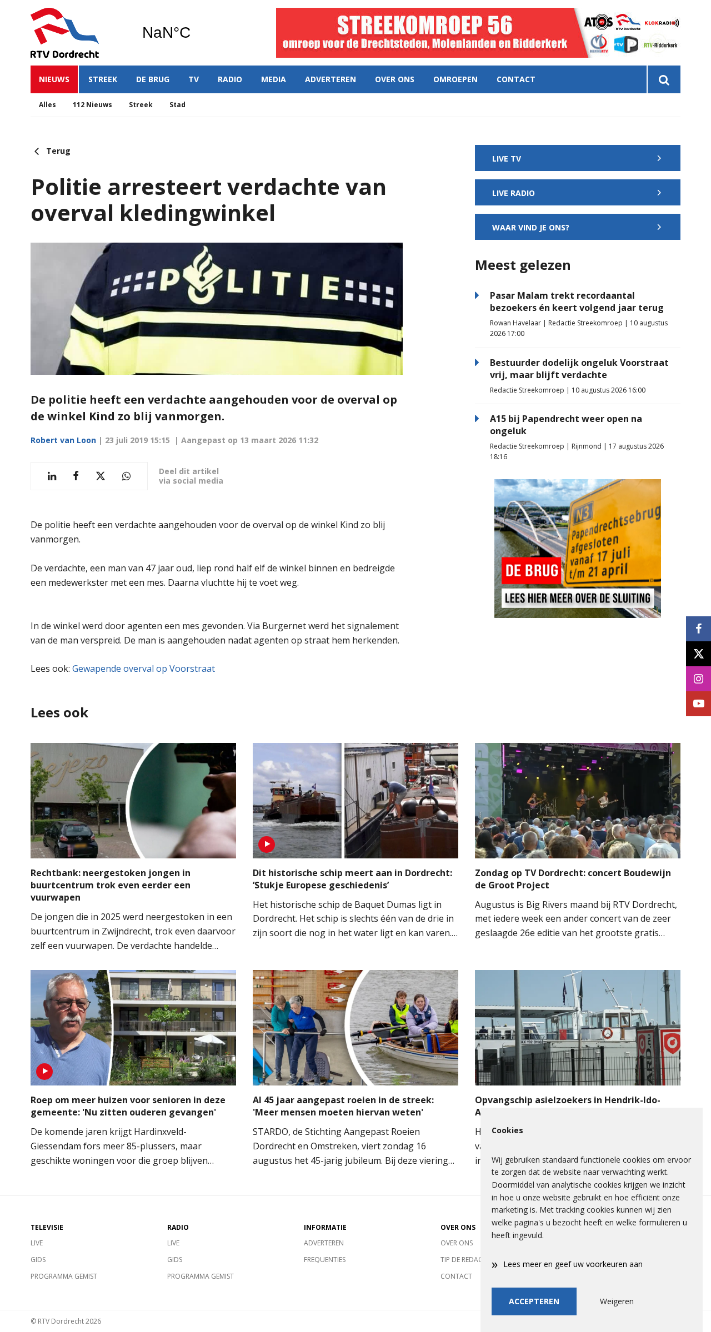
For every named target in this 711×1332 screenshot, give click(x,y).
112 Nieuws (92, 104)
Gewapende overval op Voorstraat (143, 668)
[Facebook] (698, 628)
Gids (38, 1259)
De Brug (152, 79)
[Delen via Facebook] (75, 476)
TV (193, 79)
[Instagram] (698, 678)
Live (37, 1243)
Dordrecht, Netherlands (194, 33)
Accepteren (534, 1301)
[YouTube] (698, 703)
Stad (177, 104)
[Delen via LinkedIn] (51, 476)
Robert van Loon (63, 440)
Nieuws (54, 79)
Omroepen (455, 79)
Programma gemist (64, 1276)
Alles (47, 104)
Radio (230, 79)
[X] (698, 653)
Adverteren (330, 79)
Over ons (394, 79)
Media (273, 79)
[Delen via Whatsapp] (126, 476)
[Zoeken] (663, 79)
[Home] (78, 33)
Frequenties (325, 1259)
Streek (102, 79)
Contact (516, 79)
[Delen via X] (100, 476)
